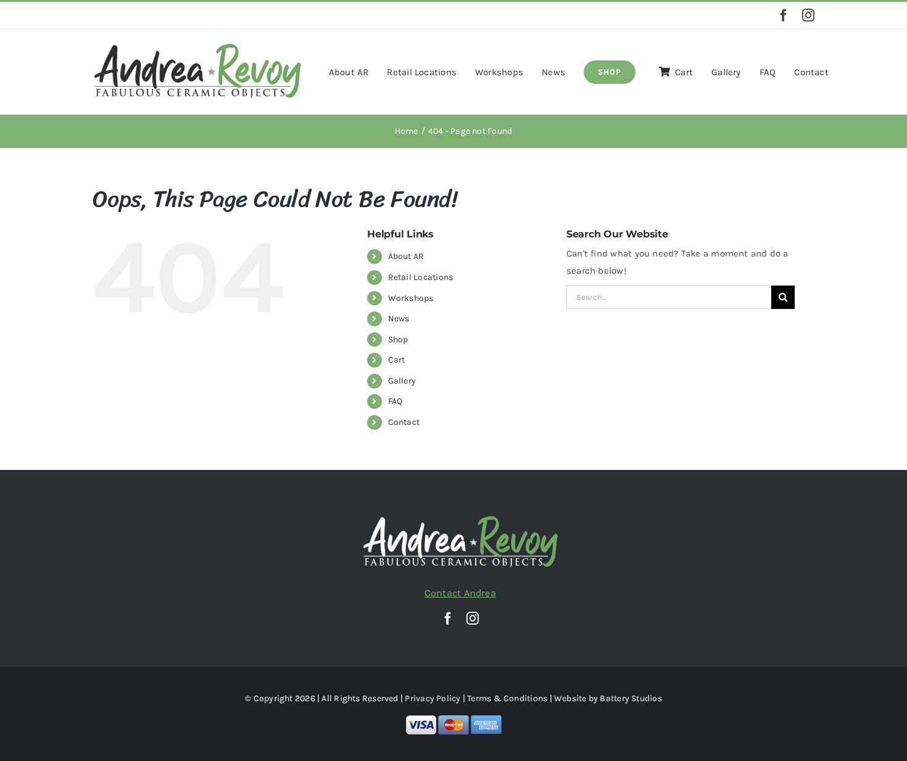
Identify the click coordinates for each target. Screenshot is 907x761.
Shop (398, 339)
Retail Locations (421, 277)
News (399, 318)
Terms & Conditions (507, 698)
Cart (396, 360)
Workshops (411, 298)
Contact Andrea (460, 593)
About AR (406, 256)
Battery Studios (630, 698)
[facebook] (783, 15)
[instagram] (808, 15)
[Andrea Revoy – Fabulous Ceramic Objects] (197, 46)
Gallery (402, 381)
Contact (404, 422)
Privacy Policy (432, 698)
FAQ (395, 401)
